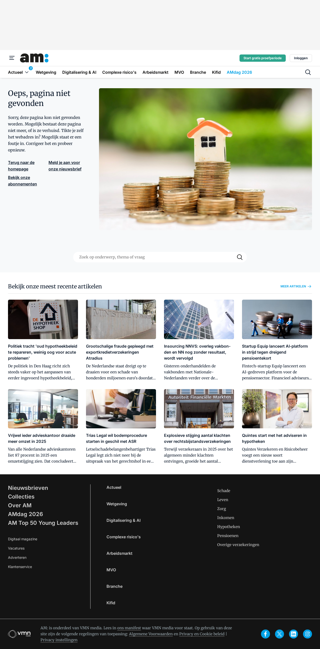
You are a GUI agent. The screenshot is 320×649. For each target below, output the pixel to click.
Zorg (221, 508)
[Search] (240, 257)
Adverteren (17, 557)
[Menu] (12, 58)
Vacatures (16, 548)
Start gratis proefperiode (263, 58)
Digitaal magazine (22, 539)
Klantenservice (20, 567)
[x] (279, 634)
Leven (222, 499)
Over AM (20, 505)
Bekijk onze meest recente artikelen (55, 286)
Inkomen (225, 517)
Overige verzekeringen (238, 544)
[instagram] (307, 634)
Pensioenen (227, 535)
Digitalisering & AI (123, 520)
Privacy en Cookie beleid (201, 634)
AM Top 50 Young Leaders (43, 523)
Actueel (113, 487)
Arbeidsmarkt (119, 553)
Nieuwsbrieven (28, 488)
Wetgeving (116, 503)
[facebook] (265, 634)
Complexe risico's (123, 536)
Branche (114, 586)
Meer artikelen (293, 286)
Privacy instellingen (59, 640)
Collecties (21, 496)
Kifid (110, 602)
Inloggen (301, 58)
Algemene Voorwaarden (151, 634)
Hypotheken (228, 526)
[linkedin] (293, 634)
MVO (111, 569)
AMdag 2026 (25, 514)
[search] (308, 72)
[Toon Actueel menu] (27, 72)
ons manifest (129, 628)
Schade (223, 490)
